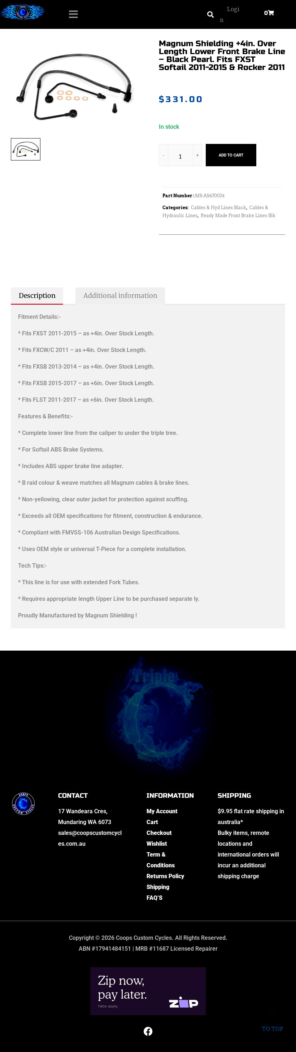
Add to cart (231, 155)
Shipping (158, 887)
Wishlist (157, 843)
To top (272, 1029)
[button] (210, 15)
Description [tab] (37, 295)
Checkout (159, 832)
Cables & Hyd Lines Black (218, 207)
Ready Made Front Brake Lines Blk (238, 215)
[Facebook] (148, 1031)
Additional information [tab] (120, 295)
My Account (162, 811)
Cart (152, 822)
